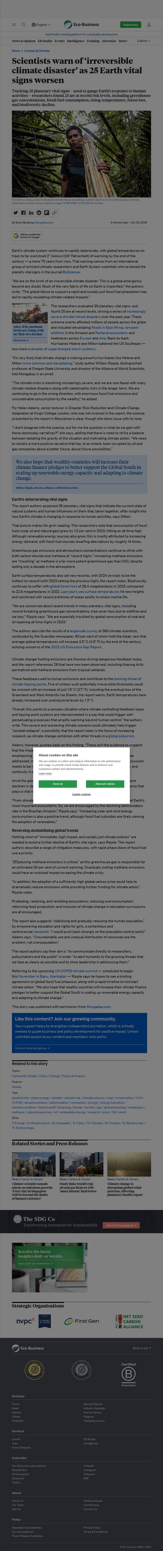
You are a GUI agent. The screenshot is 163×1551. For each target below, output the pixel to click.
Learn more (45, 773)
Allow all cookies (105, 784)
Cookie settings (81, 794)
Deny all (58, 784)
